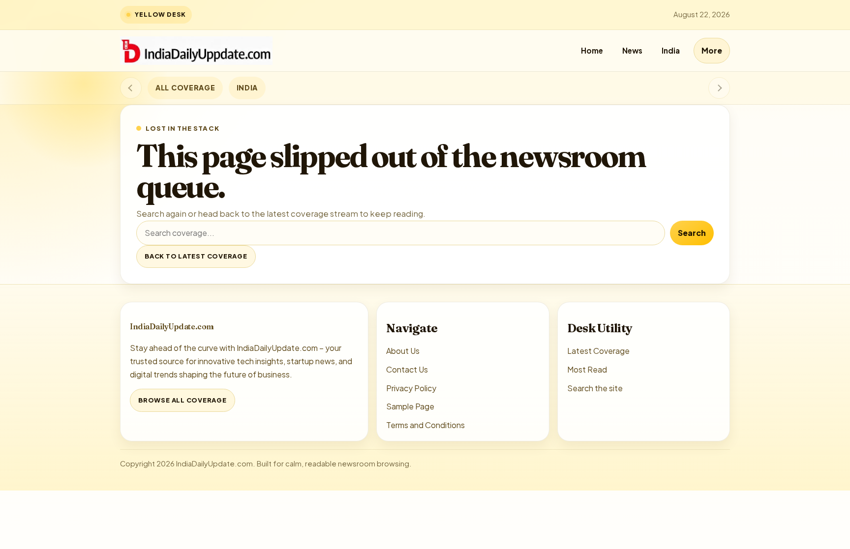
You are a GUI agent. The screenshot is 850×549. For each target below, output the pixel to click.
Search (692, 233)
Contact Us (407, 369)
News (632, 50)
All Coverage (185, 87)
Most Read (587, 369)
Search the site (595, 388)
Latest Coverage (598, 351)
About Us (403, 351)
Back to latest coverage (196, 256)
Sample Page (410, 406)
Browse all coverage (182, 400)
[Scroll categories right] (719, 88)
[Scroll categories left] (131, 88)
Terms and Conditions (425, 425)
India (671, 50)
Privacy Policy (411, 388)
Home (592, 50)
